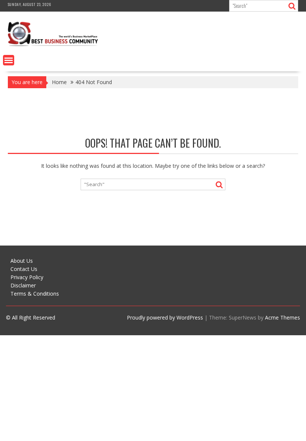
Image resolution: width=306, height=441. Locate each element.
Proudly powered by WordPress (165, 317)
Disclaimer (23, 285)
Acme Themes (282, 317)
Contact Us (23, 268)
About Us (21, 260)
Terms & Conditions (34, 293)
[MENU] (8, 60)
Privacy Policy (26, 277)
